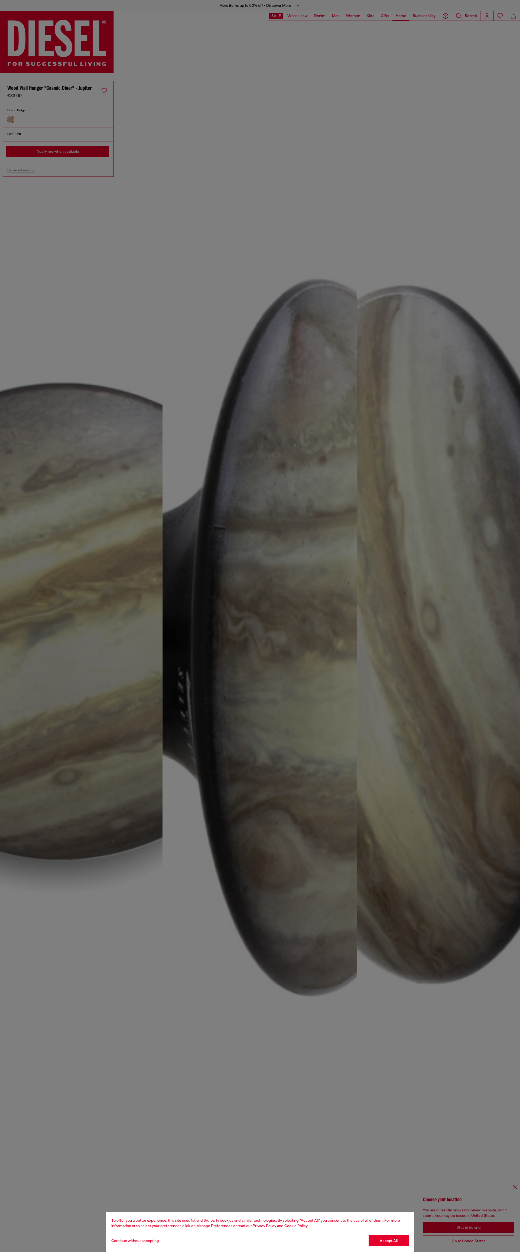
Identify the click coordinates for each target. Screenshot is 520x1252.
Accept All (389, 1240)
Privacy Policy (264, 1226)
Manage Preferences (214, 1226)
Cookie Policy (296, 1226)
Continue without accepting (135, 1240)
